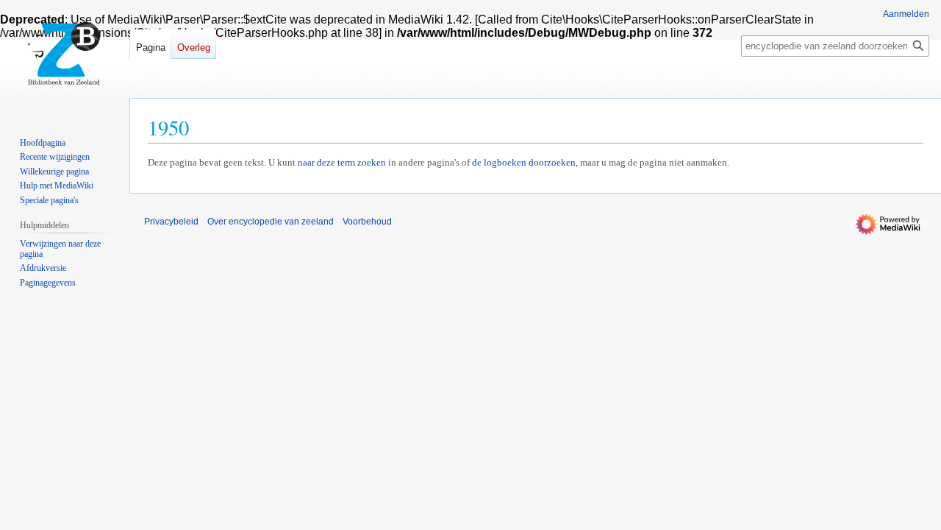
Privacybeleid (171, 221)
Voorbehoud (367, 221)
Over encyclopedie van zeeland (270, 221)
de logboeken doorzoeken (524, 162)
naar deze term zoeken (342, 162)
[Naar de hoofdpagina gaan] (65, 59)
